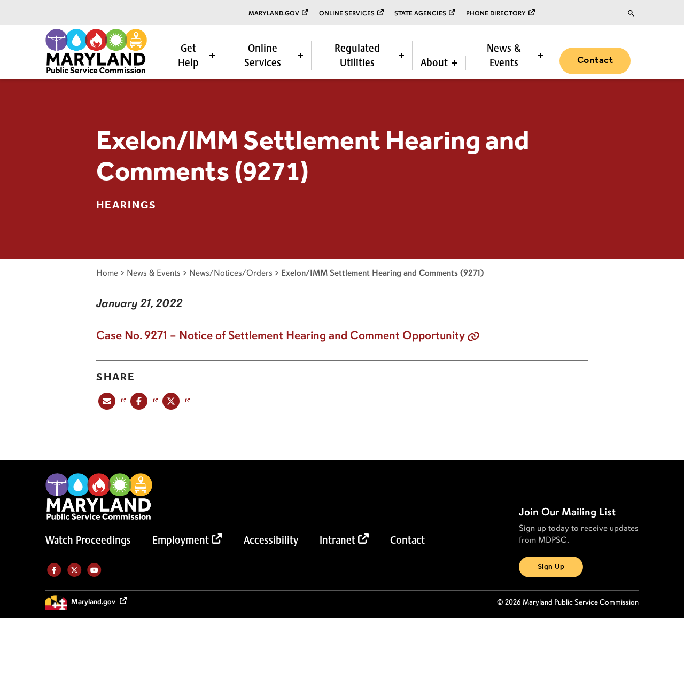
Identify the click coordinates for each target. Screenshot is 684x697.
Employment (180, 540)
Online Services (347, 13)
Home (107, 273)
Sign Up (551, 567)
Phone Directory (496, 13)
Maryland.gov (273, 13)
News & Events (504, 55)
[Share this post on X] (175, 400)
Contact (595, 60)
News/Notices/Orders (231, 273)
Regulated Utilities (357, 55)
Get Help (188, 55)
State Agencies (420, 13)
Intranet (337, 540)
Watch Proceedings (88, 540)
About (434, 62)
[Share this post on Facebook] (143, 400)
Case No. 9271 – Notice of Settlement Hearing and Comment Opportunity (280, 335)
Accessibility (271, 540)
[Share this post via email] (111, 400)
